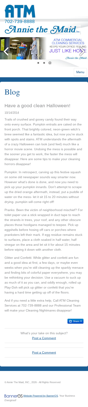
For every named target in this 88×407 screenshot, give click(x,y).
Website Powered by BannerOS (40, 395)
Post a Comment (44, 338)
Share (76, 321)
